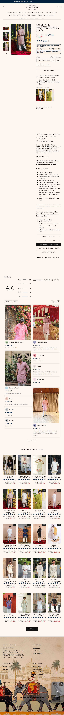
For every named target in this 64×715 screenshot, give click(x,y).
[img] (41, 41)
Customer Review (37, 18)
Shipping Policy (37, 669)
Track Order (36, 648)
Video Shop (24, 18)
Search (5, 666)
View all (32, 629)
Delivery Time (48, 236)
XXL (48, 65)
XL (43, 65)
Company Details (49, 252)
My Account (36, 651)
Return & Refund (38, 671)
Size (48, 57)
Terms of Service (38, 674)
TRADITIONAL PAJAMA (46, 15)
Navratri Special (29, 15)
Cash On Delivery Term (49, 248)
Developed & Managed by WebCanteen (32, 697)
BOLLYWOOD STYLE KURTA (16, 12)
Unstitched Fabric (44, 60)
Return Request (37, 653)
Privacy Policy (37, 666)
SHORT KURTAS (51, 12)
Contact (5, 669)
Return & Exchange (48, 240)
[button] (24, 280)
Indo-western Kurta (36, 12)
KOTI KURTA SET (15, 15)
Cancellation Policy (38, 677)
